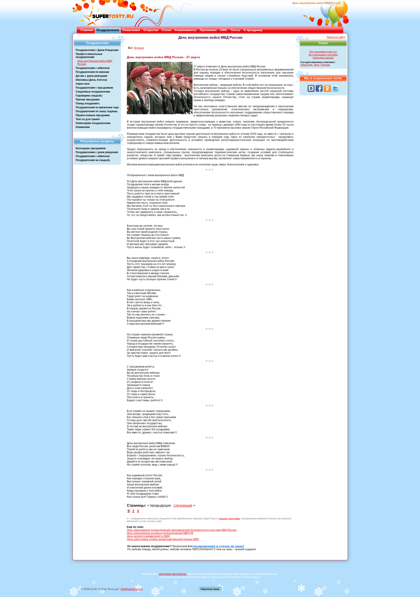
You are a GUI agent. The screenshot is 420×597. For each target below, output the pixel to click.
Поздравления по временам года (97, 107)
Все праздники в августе (323, 51)
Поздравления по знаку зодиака (96, 111)
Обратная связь (210, 589)
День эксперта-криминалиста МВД (148, 536)
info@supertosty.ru (132, 589)
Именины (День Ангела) (91, 79)
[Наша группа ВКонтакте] (311, 88)
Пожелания (131, 30)
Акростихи (82, 83)
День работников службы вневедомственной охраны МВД (163, 539)
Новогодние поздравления (93, 123)
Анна (316, 64)
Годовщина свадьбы (89, 95)
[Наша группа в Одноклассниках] (327, 88)
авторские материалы (172, 574)
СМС (223, 30)
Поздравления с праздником (94, 87)
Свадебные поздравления (93, 91)
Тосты (235, 30)
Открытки (150, 30)
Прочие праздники (88, 99)
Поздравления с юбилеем (93, 68)
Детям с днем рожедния (91, 75)
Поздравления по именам (92, 72)
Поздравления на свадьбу (93, 160)
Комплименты (185, 30)
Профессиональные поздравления (89, 56)
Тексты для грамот (88, 119)
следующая (182, 505)
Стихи (166, 30)
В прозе (139, 47)
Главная (86, 30)
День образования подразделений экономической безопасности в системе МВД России (181, 530)
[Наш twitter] (335, 88)
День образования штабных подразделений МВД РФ (160, 533)
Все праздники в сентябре (323, 54)
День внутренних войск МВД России (94, 63)
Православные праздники (93, 115)
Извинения (83, 127)
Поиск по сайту (336, 37)
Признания (208, 30)
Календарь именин (323, 57)
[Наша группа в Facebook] (319, 88)
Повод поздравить (88, 103)
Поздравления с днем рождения (97, 152)
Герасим (325, 64)
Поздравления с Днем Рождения (97, 50)
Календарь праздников (91, 148)
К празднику (253, 30)
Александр (306, 64)
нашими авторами (229, 518)
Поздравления (107, 30)
